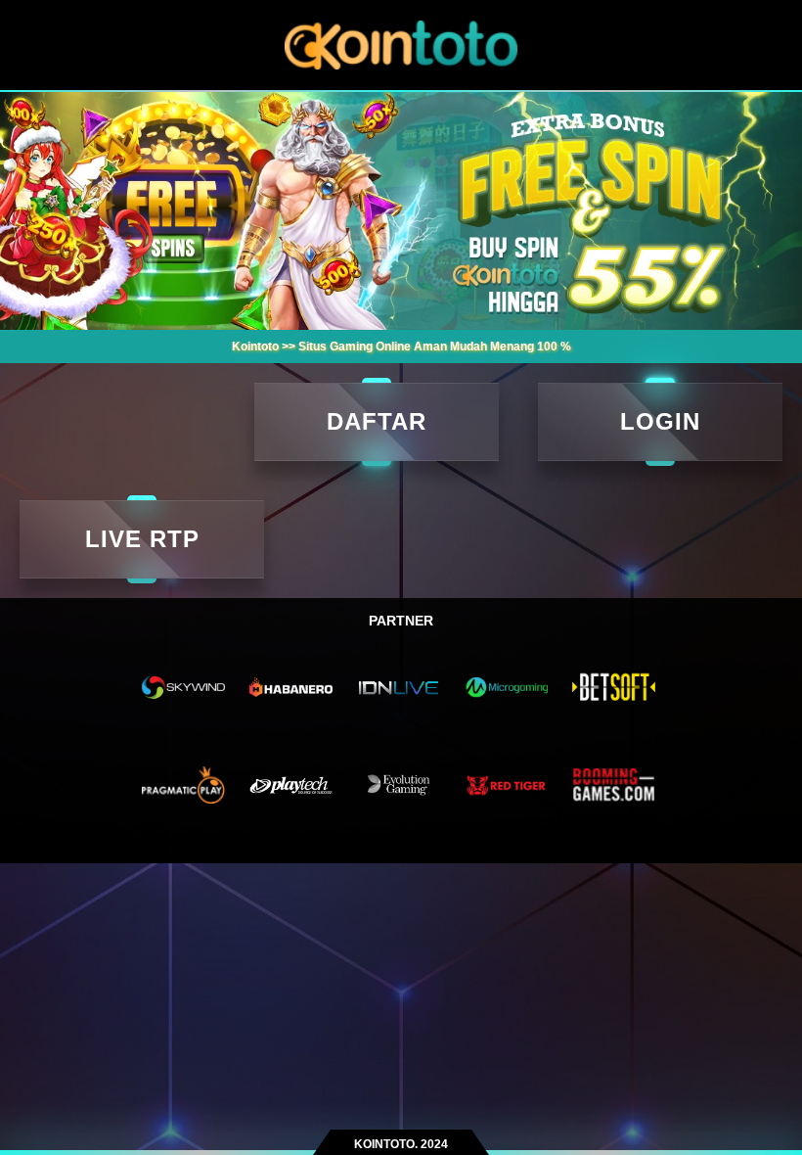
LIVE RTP (142, 539)
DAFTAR (376, 421)
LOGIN (660, 421)
